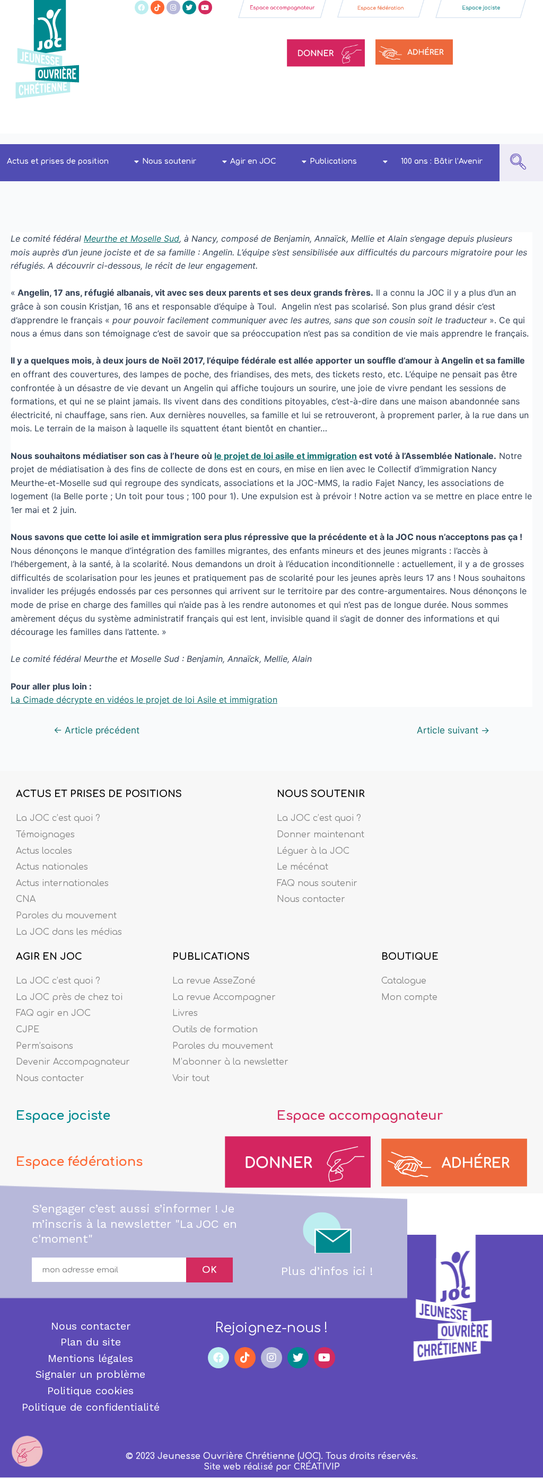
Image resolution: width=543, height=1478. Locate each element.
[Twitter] (189, 7)
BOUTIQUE (410, 956)
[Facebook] (141, 7)
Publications (333, 161)
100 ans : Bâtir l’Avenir (442, 161)
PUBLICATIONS (211, 956)
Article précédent (96, 729)
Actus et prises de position (58, 161)
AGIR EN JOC (49, 956)
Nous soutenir (169, 161)
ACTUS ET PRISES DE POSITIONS (99, 794)
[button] (518, 162)
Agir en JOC (253, 161)
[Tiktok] (157, 7)
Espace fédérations (79, 1162)
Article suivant (453, 729)
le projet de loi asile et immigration (285, 455)
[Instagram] (173, 7)
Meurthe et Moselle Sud (131, 238)
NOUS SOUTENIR (321, 794)
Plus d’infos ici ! (327, 1271)
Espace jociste (63, 1116)
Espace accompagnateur (360, 1116)
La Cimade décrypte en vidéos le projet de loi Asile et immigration (144, 699)
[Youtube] (205, 7)
